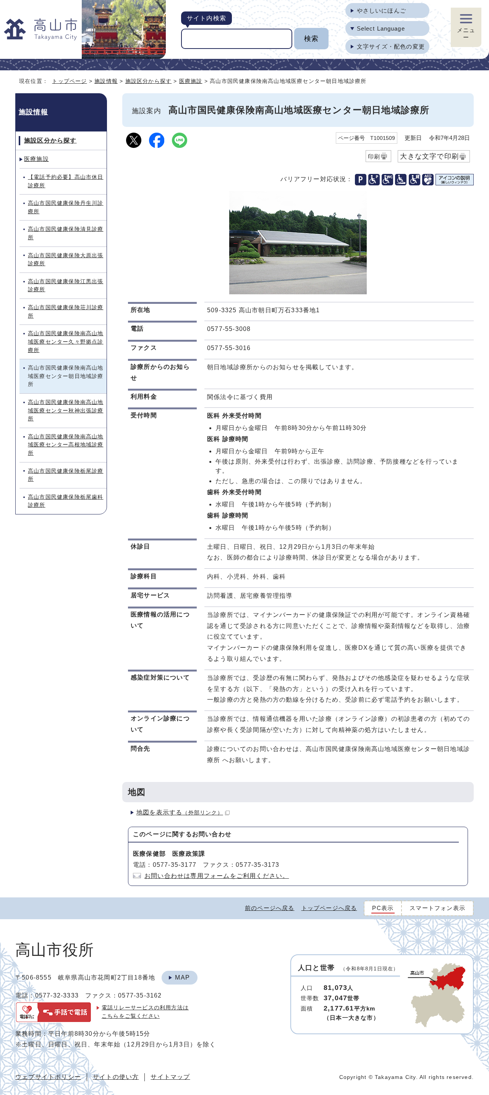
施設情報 (106, 81)
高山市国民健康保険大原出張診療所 (66, 259)
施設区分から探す (148, 81)
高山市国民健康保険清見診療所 (66, 233)
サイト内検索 (206, 18)
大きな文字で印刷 (429, 156)
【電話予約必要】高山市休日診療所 (66, 181)
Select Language (381, 28)
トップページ (69, 81)
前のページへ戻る (270, 908)
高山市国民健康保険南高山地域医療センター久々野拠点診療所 (66, 341)
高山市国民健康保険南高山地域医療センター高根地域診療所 (66, 444)
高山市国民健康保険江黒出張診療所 (66, 285)
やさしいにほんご (381, 10)
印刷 (374, 156)
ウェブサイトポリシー (48, 1077)
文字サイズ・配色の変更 (391, 46)
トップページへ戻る (329, 908)
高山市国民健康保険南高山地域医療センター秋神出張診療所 (66, 410)
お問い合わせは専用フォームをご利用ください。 (216, 876)
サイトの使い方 (116, 1077)
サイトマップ (170, 1077)
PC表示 (382, 908)
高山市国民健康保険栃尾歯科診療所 (66, 501)
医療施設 (190, 81)
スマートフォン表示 (437, 908)
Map (182, 977)
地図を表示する (179, 812)
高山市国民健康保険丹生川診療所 (66, 207)
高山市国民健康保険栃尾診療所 (66, 475)
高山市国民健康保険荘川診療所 (66, 311)
